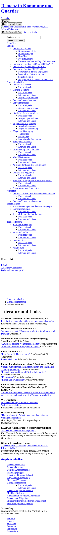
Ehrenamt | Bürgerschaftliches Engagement (26, 501)
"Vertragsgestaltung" (10, 369)
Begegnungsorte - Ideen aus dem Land (35, 79)
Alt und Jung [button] (18, 248)
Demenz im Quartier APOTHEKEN (29, 66)
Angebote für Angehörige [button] (24, 123)
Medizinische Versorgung (29, 139)
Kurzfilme (22, 56)
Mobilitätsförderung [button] (22, 157)
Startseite (11, 518)
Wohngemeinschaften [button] (22, 141)
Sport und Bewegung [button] (22, 224)
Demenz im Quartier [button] (22, 48)
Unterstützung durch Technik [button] (26, 149)
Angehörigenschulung (28, 128)
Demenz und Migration (17, 498)
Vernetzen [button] (11, 191)
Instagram (11, 526)
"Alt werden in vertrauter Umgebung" (18, 430)
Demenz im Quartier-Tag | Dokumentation (37, 61)
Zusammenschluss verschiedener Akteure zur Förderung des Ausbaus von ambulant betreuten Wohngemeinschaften (28, 393)
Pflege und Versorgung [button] (23, 131)
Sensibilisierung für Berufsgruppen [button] (28, 214)
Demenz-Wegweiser (16, 464)
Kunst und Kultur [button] (20, 232)
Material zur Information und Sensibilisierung (31, 75)
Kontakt (10, 521)
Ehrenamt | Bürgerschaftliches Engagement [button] (32, 180)
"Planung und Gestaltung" (13, 380)
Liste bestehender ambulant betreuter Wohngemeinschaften (27, 321)
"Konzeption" (7, 377)
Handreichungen (25, 53)
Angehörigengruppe (27, 126)
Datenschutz (12, 531)
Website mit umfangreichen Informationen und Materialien (27, 367)
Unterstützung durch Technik (20, 490)
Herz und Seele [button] (19, 240)
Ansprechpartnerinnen (28, 97)
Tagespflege (23, 134)
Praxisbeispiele (25, 87)
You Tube (11, 523)
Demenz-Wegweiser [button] (22, 84)
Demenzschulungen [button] (22, 209)
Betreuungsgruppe (15, 472)
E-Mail (4, 265)
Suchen (10, 37)
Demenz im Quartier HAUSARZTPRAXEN (33, 64)
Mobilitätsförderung (16, 493)
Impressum (12, 529)
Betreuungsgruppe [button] (21, 103)
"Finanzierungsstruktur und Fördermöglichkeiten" (23, 372)
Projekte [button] (10, 46)
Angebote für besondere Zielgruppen (23, 495)
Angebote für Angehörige (18, 477)
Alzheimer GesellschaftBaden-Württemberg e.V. (12, 269)
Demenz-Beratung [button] (21, 90)
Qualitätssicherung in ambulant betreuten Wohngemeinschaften (19, 403)
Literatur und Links (27, 95)
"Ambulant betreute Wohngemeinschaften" (20, 344)
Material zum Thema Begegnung (33, 71)
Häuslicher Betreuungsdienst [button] (26, 113)
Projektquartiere (25, 59)
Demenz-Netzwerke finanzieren (27, 201)
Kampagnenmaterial (27, 51)
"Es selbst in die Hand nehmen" (15, 354)
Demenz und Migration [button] (23, 172)
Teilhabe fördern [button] (14, 222)
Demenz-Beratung (15, 467)
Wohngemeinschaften (16, 302)
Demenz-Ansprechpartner (24, 100)
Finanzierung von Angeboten (26, 188)
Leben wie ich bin (9, 359)
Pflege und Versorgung (17, 480)
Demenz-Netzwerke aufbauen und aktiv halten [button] (34, 193)
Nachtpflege (23, 136)
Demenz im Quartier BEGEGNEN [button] (28, 69)
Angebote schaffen (15, 299)
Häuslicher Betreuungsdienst (20, 475)
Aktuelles (11, 43)
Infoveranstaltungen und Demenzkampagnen (33, 206)
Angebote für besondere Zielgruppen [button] (29, 165)
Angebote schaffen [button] (15, 82)
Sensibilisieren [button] (13, 203)
